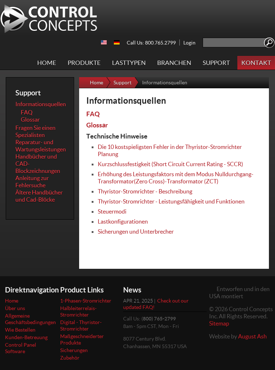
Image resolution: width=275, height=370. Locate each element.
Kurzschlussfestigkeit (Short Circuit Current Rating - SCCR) (170, 163)
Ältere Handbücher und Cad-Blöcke (39, 196)
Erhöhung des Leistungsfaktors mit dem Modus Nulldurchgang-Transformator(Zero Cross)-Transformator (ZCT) (176, 177)
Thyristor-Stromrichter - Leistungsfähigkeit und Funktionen (171, 201)
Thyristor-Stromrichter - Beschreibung (145, 191)
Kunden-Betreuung (26, 337)
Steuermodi (112, 211)
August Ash (252, 336)
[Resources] (104, 42)
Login (189, 42)
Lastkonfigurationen (123, 221)
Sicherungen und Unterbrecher (136, 231)
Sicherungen (74, 350)
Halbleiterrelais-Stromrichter (78, 311)
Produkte (84, 62)
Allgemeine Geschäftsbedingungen (30, 319)
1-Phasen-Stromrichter (85, 301)
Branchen (174, 62)
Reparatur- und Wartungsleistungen (40, 146)
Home (46, 62)
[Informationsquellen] (117, 42)
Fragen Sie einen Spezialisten (35, 131)
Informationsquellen (40, 103)
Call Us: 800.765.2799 (151, 42)
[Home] (49, 18)
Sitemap (219, 323)
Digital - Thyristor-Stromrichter (81, 325)
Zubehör (69, 358)
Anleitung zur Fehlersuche (32, 181)
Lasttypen (129, 62)
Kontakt (256, 62)
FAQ (93, 114)
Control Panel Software (20, 348)
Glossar (97, 125)
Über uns (15, 308)
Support (216, 62)
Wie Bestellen (20, 330)
